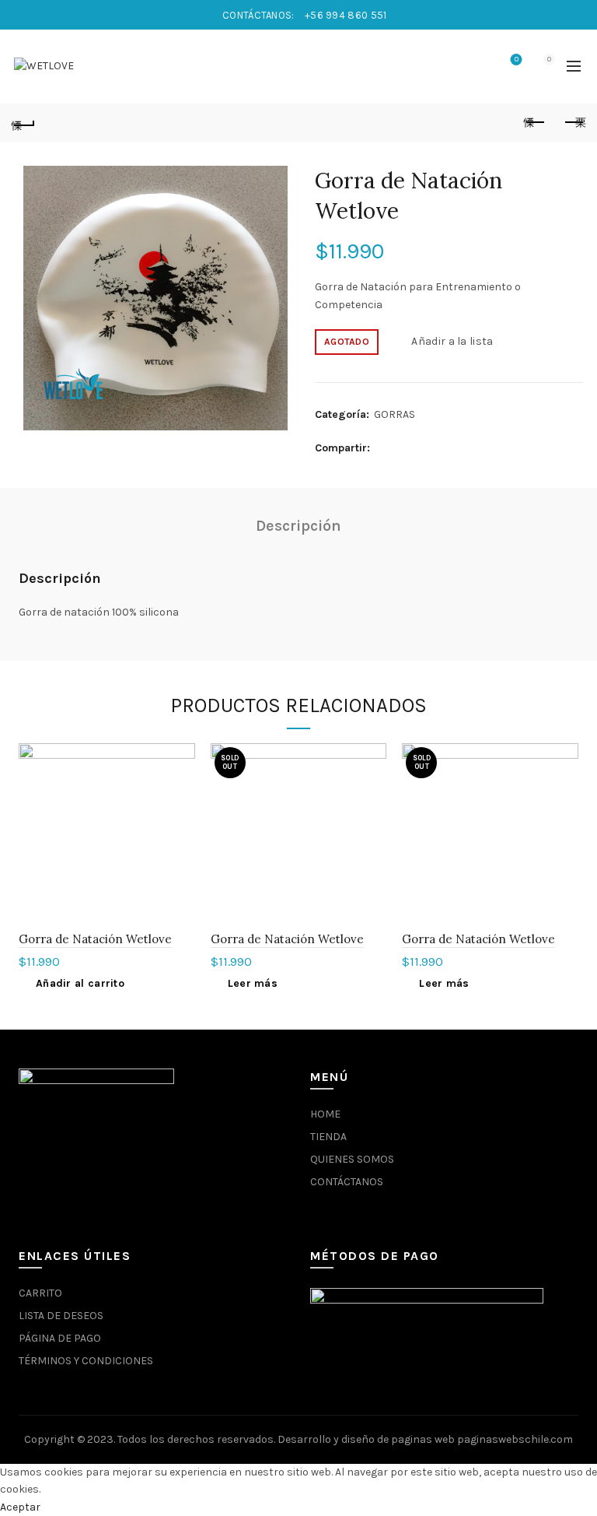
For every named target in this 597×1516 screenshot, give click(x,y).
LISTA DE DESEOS (61, 1315)
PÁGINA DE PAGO (60, 1338)
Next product (573, 123)
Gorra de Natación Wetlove (95, 939)
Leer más (253, 983)
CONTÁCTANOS (346, 1181)
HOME (325, 1114)
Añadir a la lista (452, 341)
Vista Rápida (181, 784)
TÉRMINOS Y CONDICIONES (86, 1360)
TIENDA (328, 1136)
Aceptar (20, 1507)
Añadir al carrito (80, 983)
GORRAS (394, 414)
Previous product (534, 123)
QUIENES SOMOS (352, 1159)
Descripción (298, 526)
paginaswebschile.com (515, 1439)
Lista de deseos (516, 59)
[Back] (23, 123)
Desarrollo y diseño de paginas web (366, 1439)
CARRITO (40, 1293)
